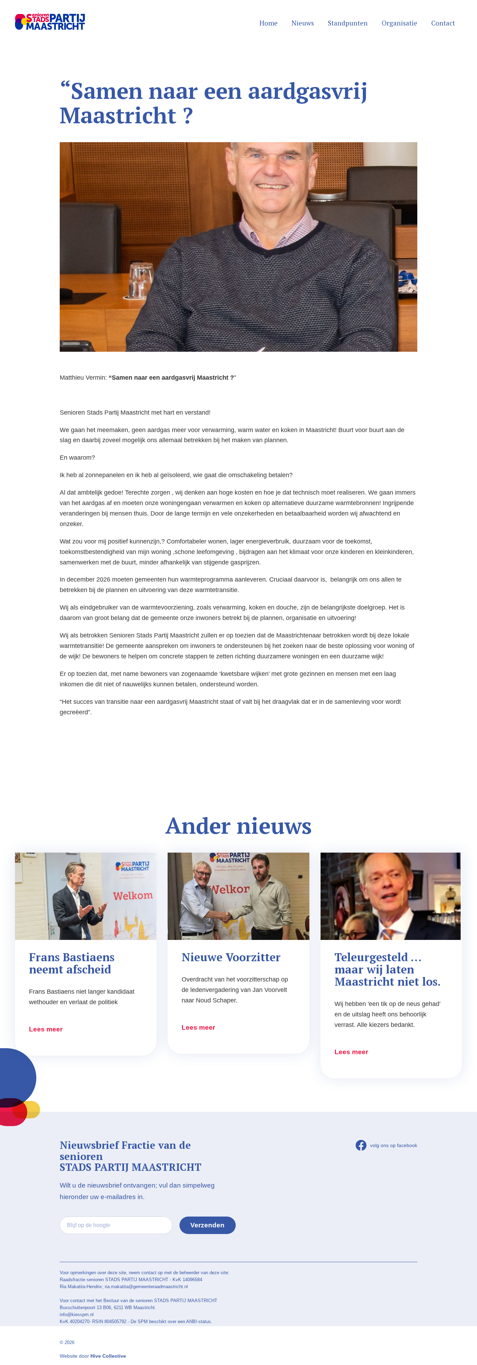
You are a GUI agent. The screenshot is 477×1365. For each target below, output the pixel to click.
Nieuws (303, 23)
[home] (50, 16)
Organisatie (399, 23)
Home (268, 23)
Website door (93, 1356)
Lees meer (46, 1029)
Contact (443, 23)
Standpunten (348, 23)
